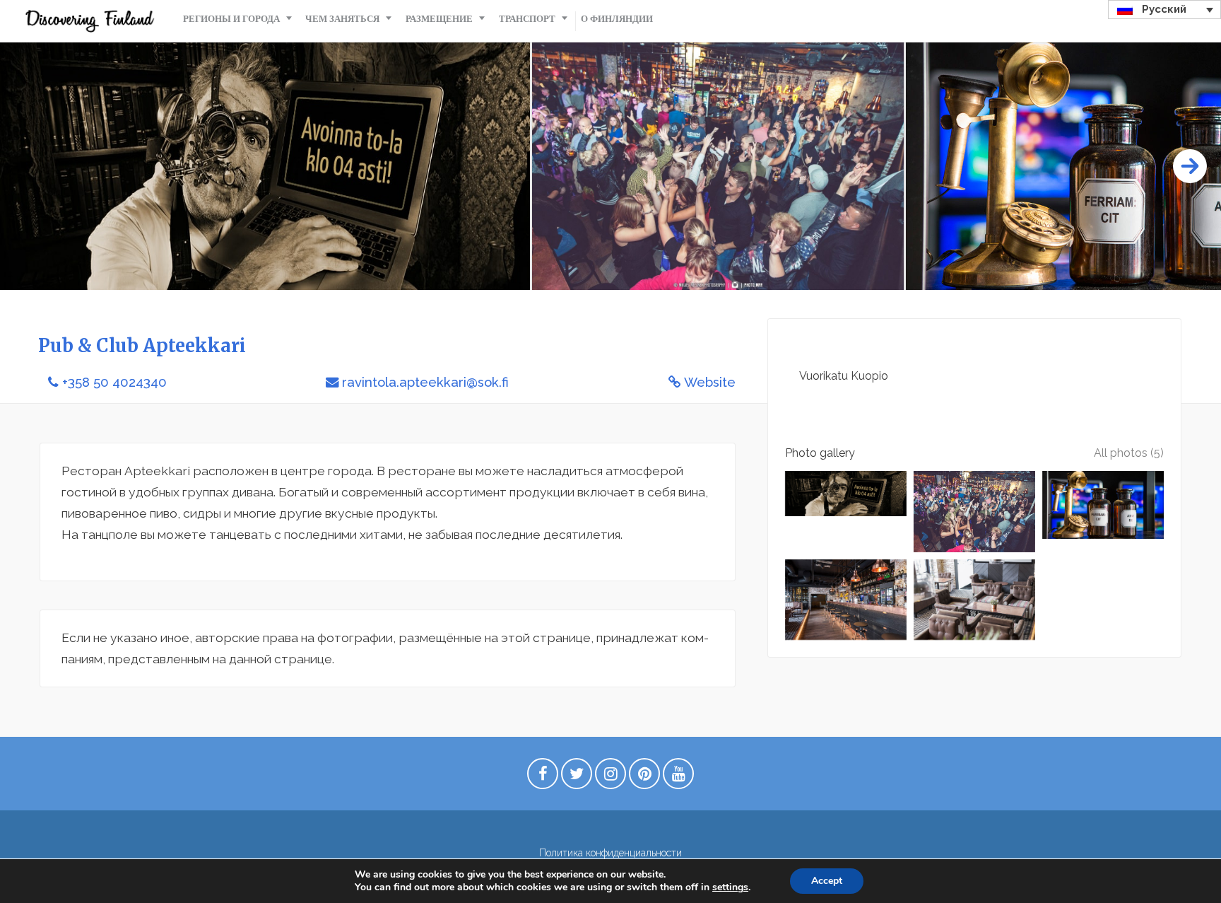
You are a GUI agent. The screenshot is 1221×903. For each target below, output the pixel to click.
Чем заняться (342, 18)
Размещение (439, 18)
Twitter (576, 777)
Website (710, 382)
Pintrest (644, 777)
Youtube (678, 777)
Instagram (610, 777)
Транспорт (527, 18)
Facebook (543, 777)
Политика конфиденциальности (610, 852)
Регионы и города (231, 18)
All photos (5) (1129, 453)
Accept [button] (826, 880)
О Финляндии (617, 18)
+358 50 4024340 (114, 382)
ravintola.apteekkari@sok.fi (425, 382)
